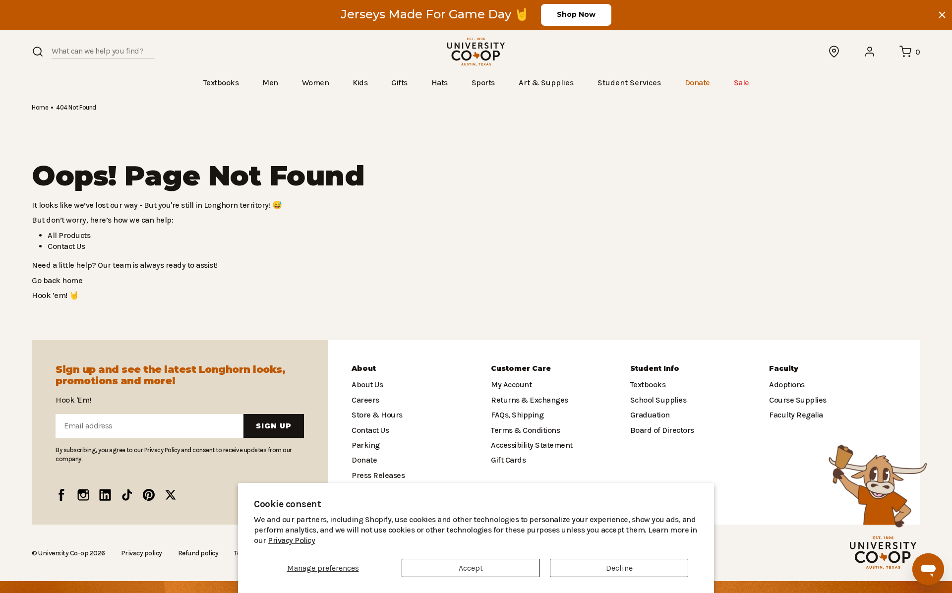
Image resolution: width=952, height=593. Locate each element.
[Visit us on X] (170, 495)
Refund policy (194, 553)
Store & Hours (375, 415)
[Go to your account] (870, 52)
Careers (365, 400)
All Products (67, 235)
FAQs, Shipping (517, 415)
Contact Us (66, 245)
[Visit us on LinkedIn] (105, 495)
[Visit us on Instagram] (83, 495)
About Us (367, 384)
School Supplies (657, 400)
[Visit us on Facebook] (61, 495)
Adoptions (786, 384)
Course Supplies (797, 400)
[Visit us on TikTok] (127, 495)
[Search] (38, 52)
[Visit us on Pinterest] (149, 495)
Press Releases (378, 475)
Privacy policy (138, 553)
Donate (364, 460)
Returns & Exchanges (527, 400)
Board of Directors (659, 429)
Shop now (576, 14)
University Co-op (62, 552)
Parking (364, 445)
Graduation (648, 415)
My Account (510, 384)
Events (363, 490)
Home (40, 107)
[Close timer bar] (942, 15)
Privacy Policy (674, 540)
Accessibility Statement (529, 445)
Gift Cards (507, 460)
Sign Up (274, 425)
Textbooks (647, 384)
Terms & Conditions (523, 429)
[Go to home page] (476, 52)
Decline (619, 568)
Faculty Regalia (795, 415)
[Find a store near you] (834, 52)
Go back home (56, 280)
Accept (471, 568)
